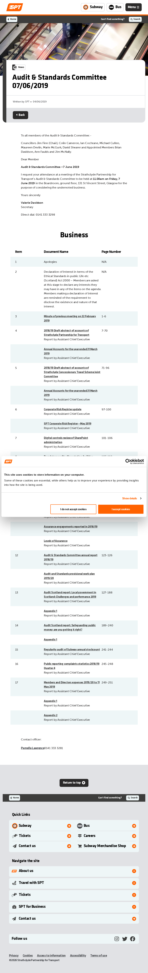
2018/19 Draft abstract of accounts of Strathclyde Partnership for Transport (66, 333)
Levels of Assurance (55, 541)
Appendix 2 (50, 715)
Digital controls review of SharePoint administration (66, 440)
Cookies (28, 955)
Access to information (51, 955)
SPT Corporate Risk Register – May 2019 (67, 423)
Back (22, 115)
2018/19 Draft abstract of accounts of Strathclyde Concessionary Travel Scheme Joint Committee (72, 372)
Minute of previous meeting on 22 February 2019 (70, 318)
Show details (129, 498)
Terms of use (98, 955)
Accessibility (78, 955)
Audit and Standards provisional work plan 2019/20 (69, 576)
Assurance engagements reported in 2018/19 (70, 526)
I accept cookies (121, 509)
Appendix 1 (50, 611)
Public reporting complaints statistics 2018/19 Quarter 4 (71, 666)
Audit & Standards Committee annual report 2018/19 (70, 557)
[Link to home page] (14, 7)
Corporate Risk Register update (62, 409)
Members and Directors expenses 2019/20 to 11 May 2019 (71, 684)
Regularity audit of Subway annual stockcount (72, 649)
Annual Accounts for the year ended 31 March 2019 (70, 351)
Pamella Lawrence (32, 748)
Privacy (13, 955)
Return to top (72, 783)
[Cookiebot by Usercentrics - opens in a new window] (128, 461)
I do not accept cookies (73, 509)
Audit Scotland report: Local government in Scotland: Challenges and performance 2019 (70, 594)
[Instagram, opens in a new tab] (116, 938)
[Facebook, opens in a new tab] (132, 938)
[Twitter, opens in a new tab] (124, 938)
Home (13, 19)
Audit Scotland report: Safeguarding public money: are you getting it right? (70, 627)
